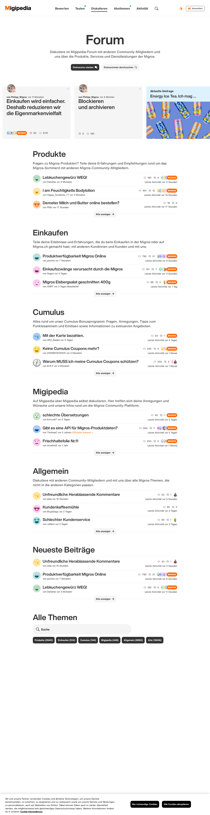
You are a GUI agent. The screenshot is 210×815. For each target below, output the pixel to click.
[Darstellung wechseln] (181, 8)
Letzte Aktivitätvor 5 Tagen (162, 432)
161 (147, 269)
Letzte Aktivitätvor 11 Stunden (161, 182)
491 (145, 190)
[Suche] (156, 8)
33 (162, 495)
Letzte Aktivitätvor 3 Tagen (162, 524)
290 (149, 349)
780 (144, 256)
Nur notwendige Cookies (145, 804)
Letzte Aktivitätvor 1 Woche (162, 445)
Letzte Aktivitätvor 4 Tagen (162, 340)
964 (145, 428)
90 (156, 415)
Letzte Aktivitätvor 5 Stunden (161, 499)
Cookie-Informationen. (31, 811)
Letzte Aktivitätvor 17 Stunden (160, 207)
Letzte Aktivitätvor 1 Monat (162, 353)
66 (168, 507)
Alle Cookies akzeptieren (176, 804)
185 (149, 177)
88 (151, 282)
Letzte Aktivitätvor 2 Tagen (162, 420)
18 (168, 203)
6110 (45, 133)
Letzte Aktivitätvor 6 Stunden (161, 261)
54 (156, 336)
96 (162, 520)
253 (149, 441)
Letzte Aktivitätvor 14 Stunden (160, 195)
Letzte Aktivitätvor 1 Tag (164, 287)
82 (34, 133)
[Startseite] (18, 8)
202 (160, 362)
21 (153, 256)
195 (92, 133)
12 (153, 190)
